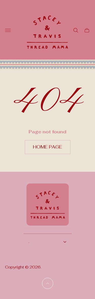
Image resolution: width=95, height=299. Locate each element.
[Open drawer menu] (7, 30)
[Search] (75, 30)
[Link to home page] (47, 208)
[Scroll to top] (47, 283)
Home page (47, 147)
